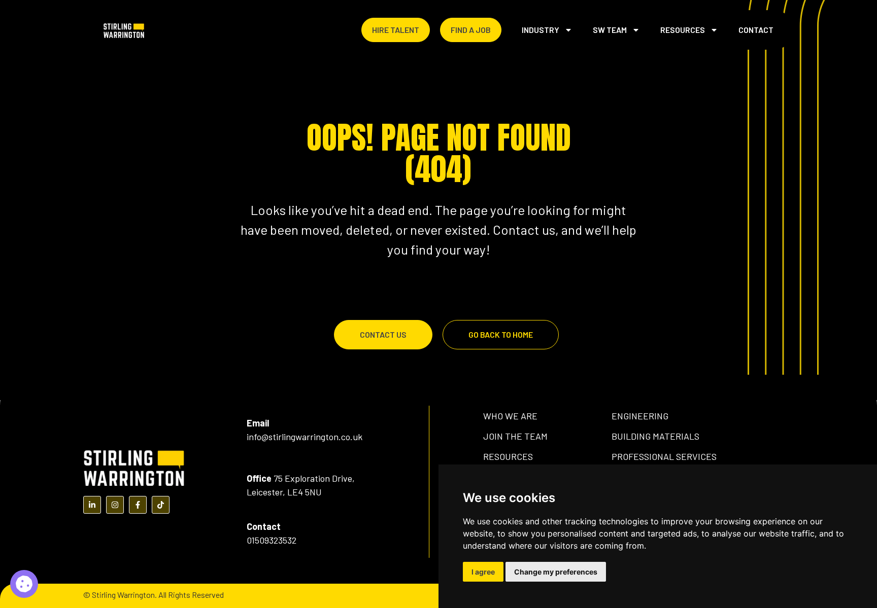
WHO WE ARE (510, 415)
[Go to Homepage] (124, 30)
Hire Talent (395, 29)
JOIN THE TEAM (515, 436)
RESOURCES (508, 456)
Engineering (640, 415)
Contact (755, 29)
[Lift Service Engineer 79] (24, 584)
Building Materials (655, 436)
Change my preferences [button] (555, 571)
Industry (540, 29)
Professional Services (664, 456)
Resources (682, 29)
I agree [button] (483, 571)
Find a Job (471, 29)
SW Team (610, 29)
